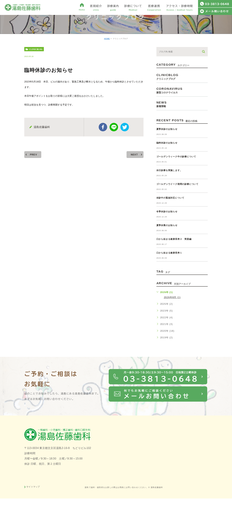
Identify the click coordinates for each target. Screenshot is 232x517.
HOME (107, 39)
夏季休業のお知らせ (166, 225)
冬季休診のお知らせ (166, 211)
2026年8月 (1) (172, 297)
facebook (103, 127)
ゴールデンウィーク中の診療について (176, 156)
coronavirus (169, 90)
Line (114, 127)
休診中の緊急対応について (170, 197)
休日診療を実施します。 (169, 170)
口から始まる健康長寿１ (169, 252)
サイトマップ (33, 486)
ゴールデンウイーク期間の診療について (177, 184)
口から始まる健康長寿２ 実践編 (174, 239)
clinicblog (35, 49)
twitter (124, 127)
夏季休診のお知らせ (166, 129)
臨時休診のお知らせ (166, 143)
